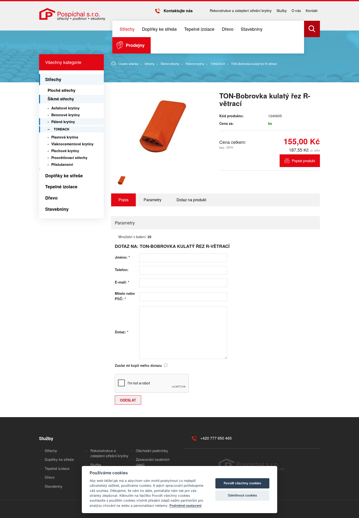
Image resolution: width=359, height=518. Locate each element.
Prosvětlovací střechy (69, 157)
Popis (123, 199)
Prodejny (135, 45)
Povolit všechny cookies (242, 483)
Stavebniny (252, 29)
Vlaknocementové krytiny (72, 143)
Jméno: (122, 257)
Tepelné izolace (199, 29)
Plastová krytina (64, 137)
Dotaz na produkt (191, 199)
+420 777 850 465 (216, 438)
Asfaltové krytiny (65, 108)
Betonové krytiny (65, 114)
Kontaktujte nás (178, 10)
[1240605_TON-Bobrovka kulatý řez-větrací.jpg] (162, 126)
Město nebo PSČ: (125, 296)
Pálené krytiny (194, 64)
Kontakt (311, 10)
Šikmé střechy (170, 64)
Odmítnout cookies (242, 495)
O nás (296, 10)
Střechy (127, 29)
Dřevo (227, 29)
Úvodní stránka (128, 64)
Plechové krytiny (65, 150)
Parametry (152, 199)
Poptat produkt (303, 160)
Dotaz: (121, 332)
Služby (281, 10)
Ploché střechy (61, 90)
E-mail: (122, 282)
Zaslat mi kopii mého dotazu (138, 365)
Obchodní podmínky (152, 450)
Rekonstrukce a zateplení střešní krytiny (241, 10)
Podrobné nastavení (185, 505)
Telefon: (121, 269)
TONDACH (217, 64)
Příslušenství (62, 164)
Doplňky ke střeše (159, 29)
